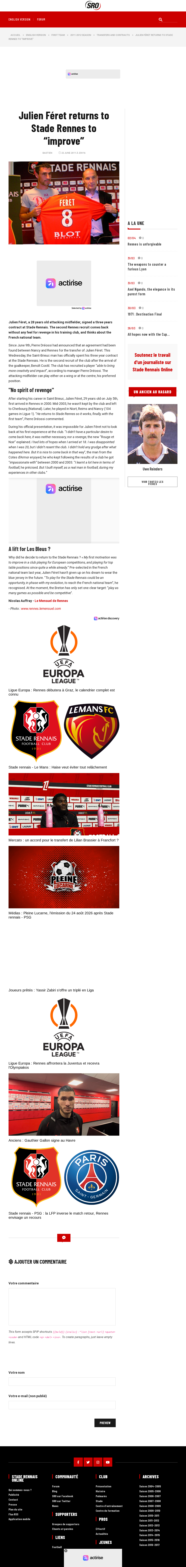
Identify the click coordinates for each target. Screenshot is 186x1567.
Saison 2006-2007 (150, 1496)
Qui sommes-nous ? (20, 1490)
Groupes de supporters (65, 1524)
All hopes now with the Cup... (149, 334)
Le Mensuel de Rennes (51, 601)
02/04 (132, 238)
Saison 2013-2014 (149, 1530)
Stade (99, 1501)
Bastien (47, 152)
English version (20, 19)
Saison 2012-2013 (149, 1525)
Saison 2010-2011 (149, 1515)
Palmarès (101, 1496)
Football (57, 1547)
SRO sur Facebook (62, 1496)
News (55, 1506)
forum (41, 19)
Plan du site (15, 1509)
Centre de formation (108, 1511)
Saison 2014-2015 (149, 1535)
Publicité (14, 1495)
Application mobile (19, 1519)
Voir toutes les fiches (152, 483)
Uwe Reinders (152, 468)
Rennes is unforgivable (144, 244)
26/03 (131, 328)
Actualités (102, 1534)
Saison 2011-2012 (149, 1520)
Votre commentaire (24, 1283)
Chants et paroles (62, 1529)
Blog (54, 1491)
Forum (55, 1486)
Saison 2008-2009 (150, 1506)
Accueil (15, 35)
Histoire (100, 1491)
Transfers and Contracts (113, 35)
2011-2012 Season (80, 35)
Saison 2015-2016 (149, 1540)
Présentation (103, 1486)
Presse (13, 1504)
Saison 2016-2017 (149, 1545)
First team (58, 35)
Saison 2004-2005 (150, 1486)
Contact (13, 1499)
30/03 (132, 308)
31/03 (131, 258)
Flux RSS (13, 1514)
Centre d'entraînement (109, 1506)
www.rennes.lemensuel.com (41, 608)
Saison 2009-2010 (149, 1511)
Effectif (100, 1529)
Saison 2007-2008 (150, 1501)
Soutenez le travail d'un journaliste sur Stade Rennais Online (153, 362)
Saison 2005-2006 (150, 1491)
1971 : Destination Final (145, 314)
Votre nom (17, 1372)
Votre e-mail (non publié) (28, 1396)
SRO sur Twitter (61, 1501)
